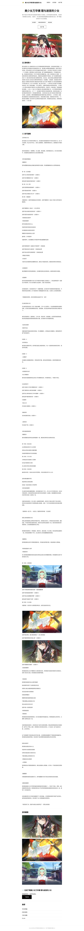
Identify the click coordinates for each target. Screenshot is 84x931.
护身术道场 (24, 912)
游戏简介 (48, 2)
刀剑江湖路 (24, 915)
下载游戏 (27, 897)
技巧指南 (54, 2)
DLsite (23, 918)
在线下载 (60, 2)
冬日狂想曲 (24, 909)
